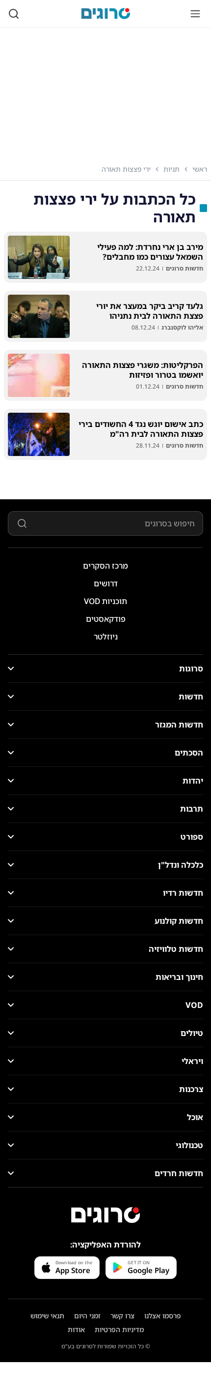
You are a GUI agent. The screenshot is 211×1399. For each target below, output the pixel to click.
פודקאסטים (106, 618)
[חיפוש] (14, 14)
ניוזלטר (106, 636)
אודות (76, 1329)
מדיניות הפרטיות (119, 1329)
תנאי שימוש (47, 1315)
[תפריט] (195, 14)
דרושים (106, 583)
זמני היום (87, 1315)
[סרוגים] (105, 1215)
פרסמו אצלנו (162, 1315)
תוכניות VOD (105, 601)
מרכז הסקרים (105, 565)
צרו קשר (122, 1315)
